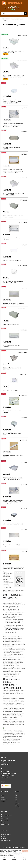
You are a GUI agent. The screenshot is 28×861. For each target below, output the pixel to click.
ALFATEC (17, 805)
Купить (5, 54)
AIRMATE (17, 803)
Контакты (3, 801)
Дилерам (3, 836)
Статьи (2, 816)
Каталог (2, 822)
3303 (16, 795)
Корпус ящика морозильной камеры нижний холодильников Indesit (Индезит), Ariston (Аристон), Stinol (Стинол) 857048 (13, 125)
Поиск (2, 795)
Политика (3, 797)
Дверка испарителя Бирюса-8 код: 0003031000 (13, 303)
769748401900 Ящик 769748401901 (11, 324)
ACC (16, 797)
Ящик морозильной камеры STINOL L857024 (13, 523)
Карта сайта (3, 799)
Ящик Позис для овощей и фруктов (11, 390)
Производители (4, 818)
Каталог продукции (18, 584)
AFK (16, 801)
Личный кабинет (4, 820)
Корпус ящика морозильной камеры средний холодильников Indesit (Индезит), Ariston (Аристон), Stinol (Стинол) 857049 (13, 101)
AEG (16, 799)
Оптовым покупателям (6, 840)
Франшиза (3, 838)
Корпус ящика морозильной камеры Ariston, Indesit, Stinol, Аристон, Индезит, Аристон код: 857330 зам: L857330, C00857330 (13, 171)
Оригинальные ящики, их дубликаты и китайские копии (19, 581)
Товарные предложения (6, 814)
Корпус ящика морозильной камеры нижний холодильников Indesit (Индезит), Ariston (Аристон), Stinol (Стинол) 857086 (13, 502)
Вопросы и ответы (5, 824)
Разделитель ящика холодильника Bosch (12, 260)
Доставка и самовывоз (6, 834)
